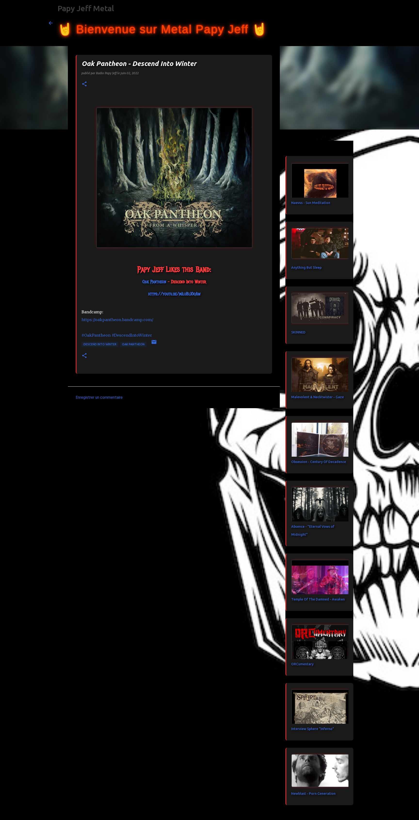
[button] (84, 84)
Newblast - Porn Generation (313, 794)
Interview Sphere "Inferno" (312, 729)
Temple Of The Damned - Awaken (318, 599)
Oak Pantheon (133, 344)
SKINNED (298, 332)
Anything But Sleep (306, 267)
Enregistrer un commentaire (99, 397)
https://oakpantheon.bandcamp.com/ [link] (117, 319)
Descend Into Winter (99, 344)
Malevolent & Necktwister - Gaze (317, 397)
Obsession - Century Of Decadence (318, 462)
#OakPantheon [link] (96, 335)
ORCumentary (302, 664)
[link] (154, 282)
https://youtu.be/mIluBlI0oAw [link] (174, 294)
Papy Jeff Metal (85, 8)
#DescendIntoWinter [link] (132, 335)
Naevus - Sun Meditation (310, 203)
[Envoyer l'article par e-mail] (154, 343)
